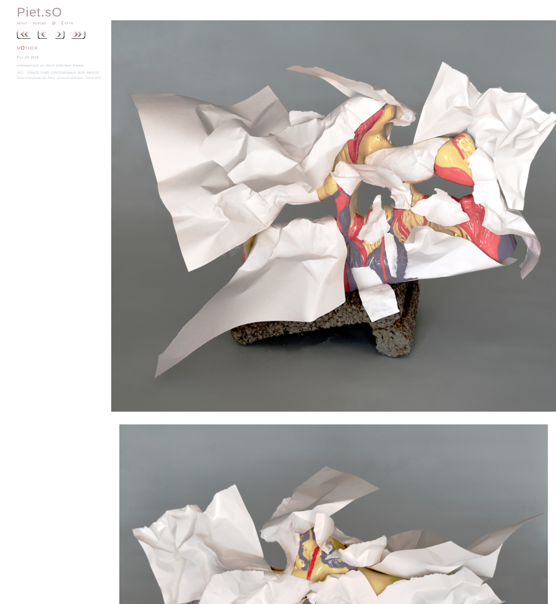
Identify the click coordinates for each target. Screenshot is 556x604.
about (22, 23)
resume (39, 23)
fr (71, 23)
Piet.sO (39, 12)
